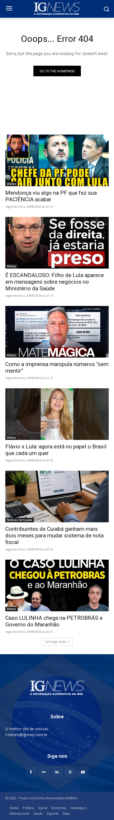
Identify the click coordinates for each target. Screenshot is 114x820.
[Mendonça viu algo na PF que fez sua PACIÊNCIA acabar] (57, 160)
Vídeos (11, 184)
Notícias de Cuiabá (19, 520)
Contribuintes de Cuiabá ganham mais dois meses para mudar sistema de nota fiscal (54, 535)
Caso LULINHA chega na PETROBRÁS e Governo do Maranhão (54, 621)
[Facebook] (31, 772)
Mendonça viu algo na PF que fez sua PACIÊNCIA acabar (51, 196)
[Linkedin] (57, 772)
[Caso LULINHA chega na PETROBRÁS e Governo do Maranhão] (57, 585)
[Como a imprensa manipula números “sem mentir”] (57, 332)
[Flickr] (44, 772)
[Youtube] (83, 772)
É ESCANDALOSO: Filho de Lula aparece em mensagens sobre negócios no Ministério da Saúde (54, 282)
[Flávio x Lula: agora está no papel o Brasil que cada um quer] (57, 414)
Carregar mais (55, 641)
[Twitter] (70, 772)
